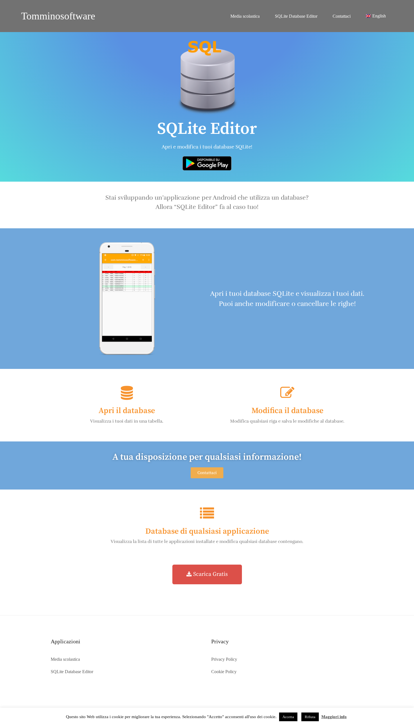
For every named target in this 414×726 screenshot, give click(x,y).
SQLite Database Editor (296, 16)
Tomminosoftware (58, 16)
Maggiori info (334, 716)
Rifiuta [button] (310, 717)
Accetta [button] (288, 717)
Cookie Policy (224, 671)
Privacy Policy (224, 659)
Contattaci (342, 16)
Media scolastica (245, 16)
